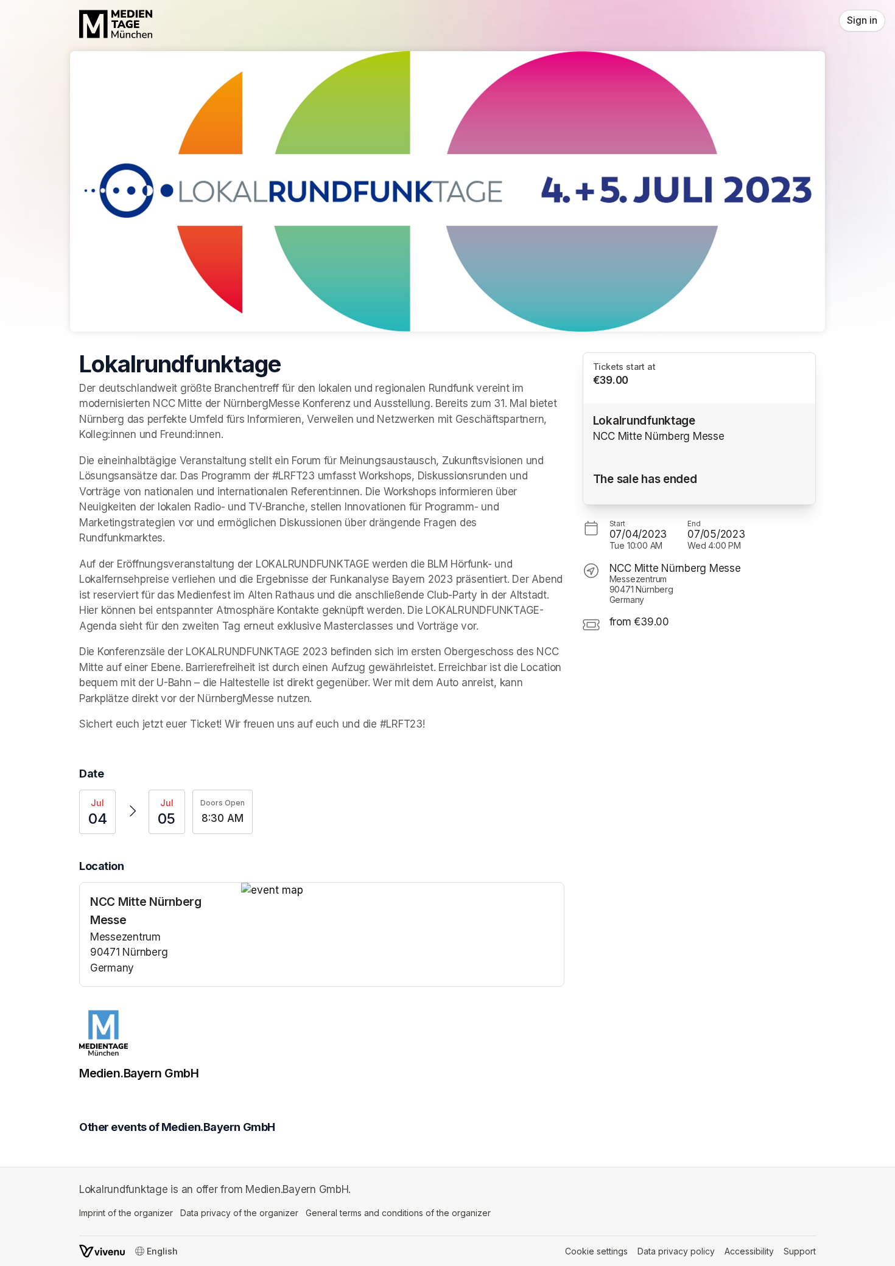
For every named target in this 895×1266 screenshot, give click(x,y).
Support (800, 1251)
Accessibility (749, 1251)
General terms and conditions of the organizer (398, 1213)
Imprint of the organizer (126, 1213)
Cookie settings (596, 1251)
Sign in (862, 20)
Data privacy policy (676, 1251)
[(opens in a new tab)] (402, 891)
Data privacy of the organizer (239, 1213)
